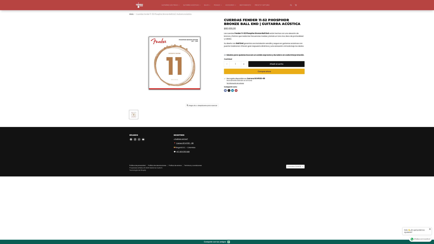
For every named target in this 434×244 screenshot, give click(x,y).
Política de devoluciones (157, 165)
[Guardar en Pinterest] (236, 90)
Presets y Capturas (262, 5)
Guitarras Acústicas (191, 5)
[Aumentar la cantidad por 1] (244, 64)
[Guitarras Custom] (139, 5)
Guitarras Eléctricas (170, 5)
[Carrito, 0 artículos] (296, 5)
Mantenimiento (245, 5)
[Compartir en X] (229, 90)
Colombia (294, 166)
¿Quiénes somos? (181, 139)
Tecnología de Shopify (137, 170)
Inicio (131, 14)
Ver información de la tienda (235, 83)
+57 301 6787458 (183, 152)
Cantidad (228, 59)
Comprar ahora (264, 71)
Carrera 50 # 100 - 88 (184, 143)
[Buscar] (291, 5)
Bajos (206, 5)
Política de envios (175, 165)
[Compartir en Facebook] (225, 90)
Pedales (217, 5)
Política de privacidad (137, 165)
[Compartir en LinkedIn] (232, 90)
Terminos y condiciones (193, 165)
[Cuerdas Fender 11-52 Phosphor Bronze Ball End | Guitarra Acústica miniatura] (133, 114)
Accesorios (229, 5)
